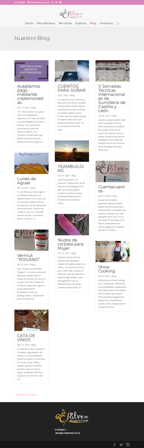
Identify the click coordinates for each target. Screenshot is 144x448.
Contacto (106, 23)
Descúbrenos (46, 23)
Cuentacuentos (111, 188)
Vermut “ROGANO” (28, 257)
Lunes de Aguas (26, 180)
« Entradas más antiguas (25, 394)
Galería (81, 23)
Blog (93, 23)
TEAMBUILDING (71, 168)
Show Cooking (106, 268)
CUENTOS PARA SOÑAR (72, 88)
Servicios (65, 23)
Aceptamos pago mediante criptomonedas (30, 94)
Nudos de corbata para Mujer (71, 244)
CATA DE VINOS (26, 337)
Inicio (29, 23)
